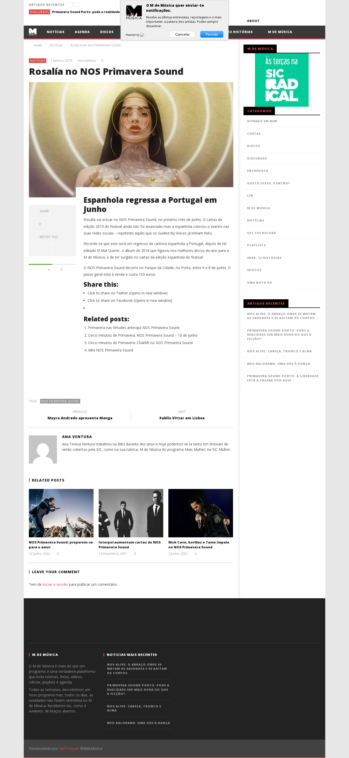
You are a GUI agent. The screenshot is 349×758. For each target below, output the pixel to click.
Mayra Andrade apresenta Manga (80, 415)
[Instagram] (315, 21)
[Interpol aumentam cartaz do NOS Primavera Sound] (131, 513)
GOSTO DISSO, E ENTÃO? (268, 183)
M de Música (279, 32)
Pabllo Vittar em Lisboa (182, 415)
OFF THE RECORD (261, 233)
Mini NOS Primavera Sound (110, 350)
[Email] (306, 21)
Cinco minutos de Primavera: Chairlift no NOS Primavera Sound (140, 342)
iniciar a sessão (55, 584)
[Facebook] (268, 21)
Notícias (56, 32)
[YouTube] (277, 21)
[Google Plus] (296, 21)
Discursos (39, 12)
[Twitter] (287, 21)
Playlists (256, 245)
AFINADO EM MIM (262, 121)
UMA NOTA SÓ (259, 282)
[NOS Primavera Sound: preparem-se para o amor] (61, 513)
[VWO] (145, 35)
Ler (250, 195)
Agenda (82, 32)
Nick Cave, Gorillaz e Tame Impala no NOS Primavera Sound (198, 545)
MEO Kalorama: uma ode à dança (278, 364)
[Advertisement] (131, 378)
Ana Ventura (87, 61)
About (253, 21)
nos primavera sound (60, 401)
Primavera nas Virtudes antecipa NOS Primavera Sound (133, 327)
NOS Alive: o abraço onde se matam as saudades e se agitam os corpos (281, 316)
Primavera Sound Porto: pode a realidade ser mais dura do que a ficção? (90, 12)
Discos (107, 32)
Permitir (212, 34)
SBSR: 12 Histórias (234, 32)
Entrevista (257, 171)
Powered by (133, 35)
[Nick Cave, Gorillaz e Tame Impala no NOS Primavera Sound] (200, 513)
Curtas (254, 133)
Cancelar (182, 34)
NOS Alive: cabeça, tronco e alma (279, 351)
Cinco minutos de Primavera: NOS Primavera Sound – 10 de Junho (142, 335)
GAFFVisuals (69, 748)
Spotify (254, 270)
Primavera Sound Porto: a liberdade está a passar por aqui (283, 378)
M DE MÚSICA (258, 208)
